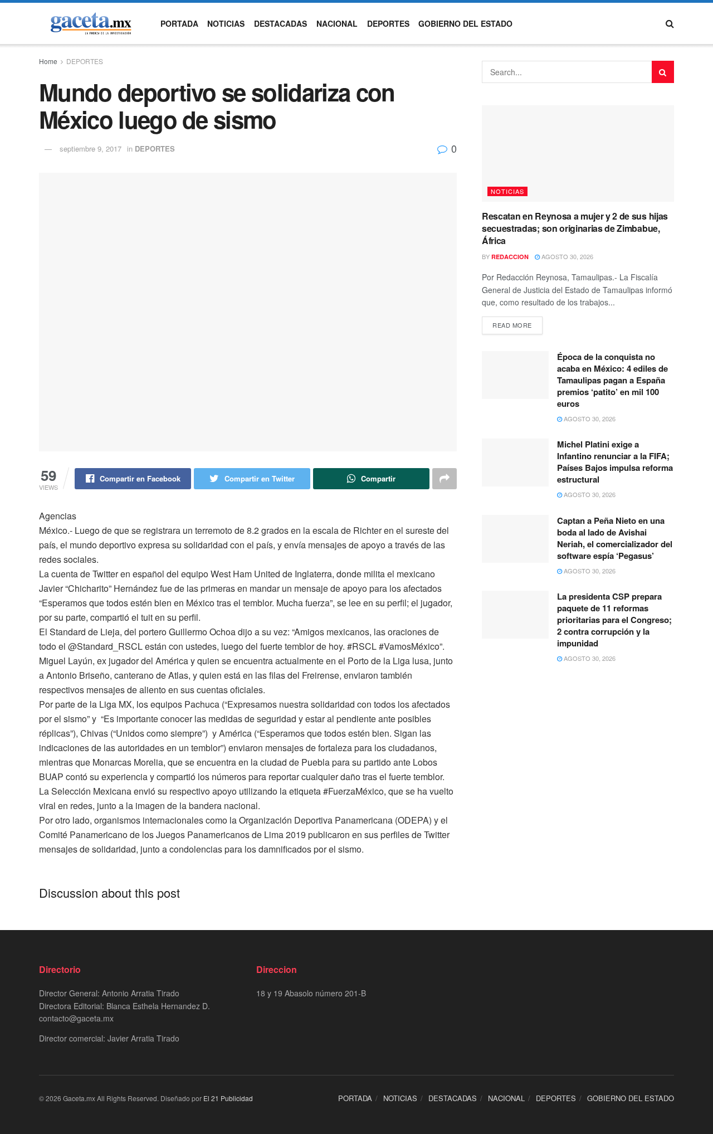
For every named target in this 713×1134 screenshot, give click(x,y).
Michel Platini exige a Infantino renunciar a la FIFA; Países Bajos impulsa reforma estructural (615, 461)
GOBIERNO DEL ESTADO (465, 23)
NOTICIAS (226, 23)
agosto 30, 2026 (566, 256)
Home (48, 61)
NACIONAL (337, 23)
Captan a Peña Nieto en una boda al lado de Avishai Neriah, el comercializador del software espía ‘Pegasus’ (614, 538)
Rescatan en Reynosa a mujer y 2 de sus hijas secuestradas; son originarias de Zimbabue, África (575, 228)
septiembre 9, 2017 (90, 148)
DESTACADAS (280, 23)
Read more (512, 324)
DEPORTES (388, 23)
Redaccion (510, 256)
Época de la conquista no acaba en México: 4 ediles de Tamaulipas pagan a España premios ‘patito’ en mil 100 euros (612, 380)
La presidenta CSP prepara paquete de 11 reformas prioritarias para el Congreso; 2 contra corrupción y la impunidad (614, 619)
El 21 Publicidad (228, 1098)
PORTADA (179, 23)
